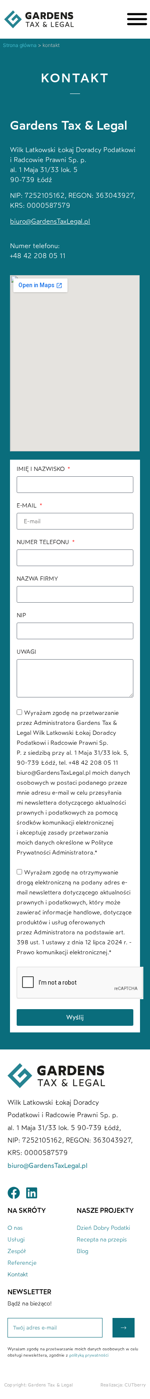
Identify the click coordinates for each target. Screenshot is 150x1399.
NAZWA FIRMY (37, 579)
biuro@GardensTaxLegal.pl (50, 221)
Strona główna (20, 45)
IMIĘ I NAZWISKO (41, 469)
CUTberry (135, 1385)
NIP (21, 616)
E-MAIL (27, 506)
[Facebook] (14, 1193)
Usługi (16, 1239)
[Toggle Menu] (137, 19)
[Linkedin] (31, 1193)
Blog (82, 1251)
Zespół (17, 1251)
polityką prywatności (88, 1355)
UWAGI (26, 652)
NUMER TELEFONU (44, 542)
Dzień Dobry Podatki (103, 1228)
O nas (15, 1228)
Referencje (22, 1262)
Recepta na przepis (102, 1239)
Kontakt (18, 1274)
